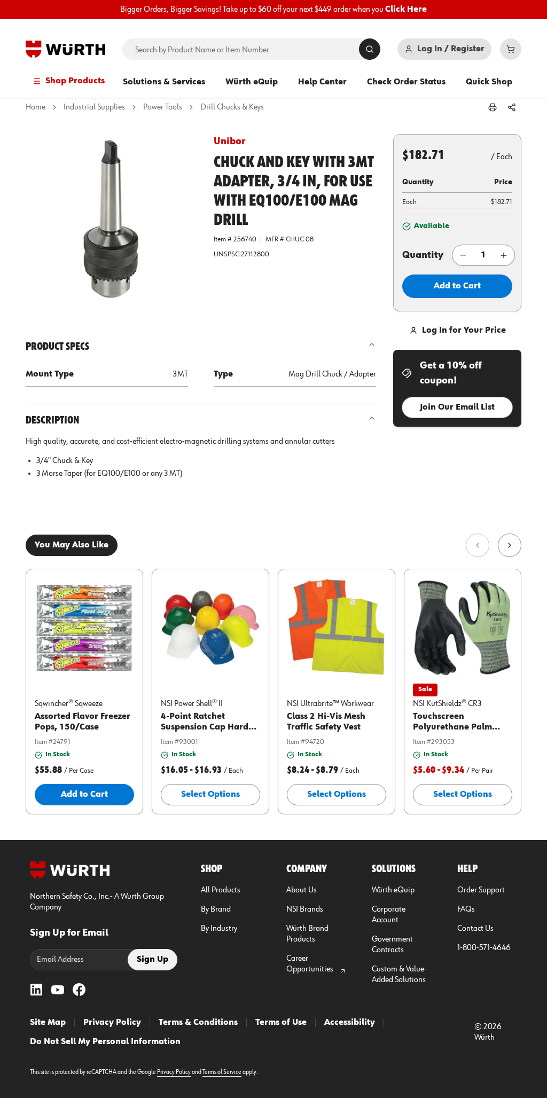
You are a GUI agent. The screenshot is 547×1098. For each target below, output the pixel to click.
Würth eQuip (251, 82)
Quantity (422, 255)
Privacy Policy (112, 1022)
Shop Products (75, 81)
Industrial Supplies (94, 107)
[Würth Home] (65, 49)
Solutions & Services (164, 82)
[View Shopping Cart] (510, 49)
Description (52, 420)
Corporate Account (388, 914)
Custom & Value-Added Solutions (399, 974)
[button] (111, 219)
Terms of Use (281, 1022)
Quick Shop (489, 82)
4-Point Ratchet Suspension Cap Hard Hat (204, 727)
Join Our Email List (457, 407)
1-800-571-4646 (484, 948)
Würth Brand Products (307, 934)
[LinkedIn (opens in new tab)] (36, 989)
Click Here (406, 9)
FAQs (466, 909)
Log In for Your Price (464, 330)
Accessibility (349, 1022)
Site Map (48, 1022)
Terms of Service (221, 1072)
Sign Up (152, 959)
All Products (220, 890)
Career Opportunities (309, 964)
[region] (273, 9)
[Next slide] (509, 545)
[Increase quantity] (503, 255)
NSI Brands (304, 909)
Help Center (322, 82)
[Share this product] (511, 107)
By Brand (216, 909)
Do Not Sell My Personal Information (105, 1042)
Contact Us (475, 928)
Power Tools (162, 107)
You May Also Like (71, 545)
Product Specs (57, 346)
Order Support (481, 890)
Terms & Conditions (198, 1022)
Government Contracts (392, 944)
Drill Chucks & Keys (232, 107)
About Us (301, 890)
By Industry (219, 928)
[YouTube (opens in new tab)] (57, 989)
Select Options (210, 794)
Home (35, 107)
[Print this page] (492, 107)
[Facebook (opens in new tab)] (79, 989)
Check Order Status (406, 82)
